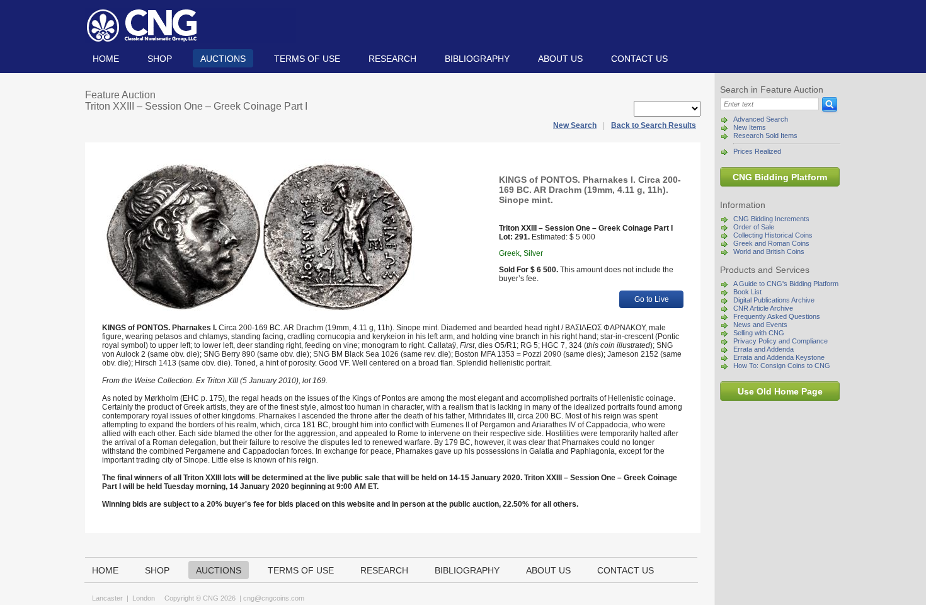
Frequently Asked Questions (776, 316)
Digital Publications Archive (774, 300)
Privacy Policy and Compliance (780, 341)
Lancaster (107, 598)
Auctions (223, 59)
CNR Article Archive (763, 308)
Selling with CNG (758, 333)
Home (106, 59)
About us (560, 59)
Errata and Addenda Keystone (779, 357)
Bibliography (477, 59)
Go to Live (651, 299)
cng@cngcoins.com (273, 598)
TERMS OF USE (307, 59)
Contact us (639, 59)
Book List (747, 292)
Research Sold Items (765, 135)
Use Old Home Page (780, 391)
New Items (749, 127)
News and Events (760, 324)
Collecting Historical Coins (773, 235)
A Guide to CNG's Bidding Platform (785, 283)
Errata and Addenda (763, 349)
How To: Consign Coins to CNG (781, 365)
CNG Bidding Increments (771, 218)
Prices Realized (757, 151)
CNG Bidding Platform (780, 177)
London (143, 598)
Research (392, 59)
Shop (159, 59)
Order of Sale (753, 227)
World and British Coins (768, 251)
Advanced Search (760, 119)
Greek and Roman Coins (771, 243)
